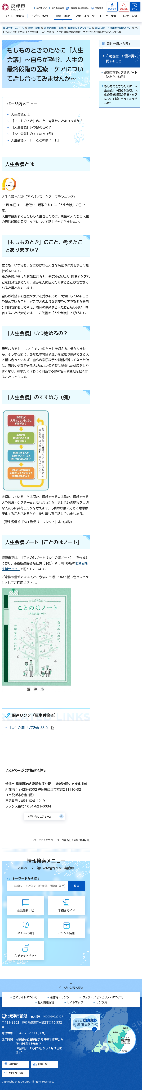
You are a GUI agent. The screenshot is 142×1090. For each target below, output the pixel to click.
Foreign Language (79, 8)
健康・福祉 (34, 28)
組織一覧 (43, 1064)
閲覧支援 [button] (99, 8)
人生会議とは (20, 114)
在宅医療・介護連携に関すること (113, 28)
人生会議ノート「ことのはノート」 (36, 140)
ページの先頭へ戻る (71, 987)
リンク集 (101, 1002)
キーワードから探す (26, 878)
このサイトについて (25, 997)
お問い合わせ (16, 1073)
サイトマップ (75, 1002)
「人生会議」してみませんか (31, 727)
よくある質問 (58, 8)
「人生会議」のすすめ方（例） (33, 133)
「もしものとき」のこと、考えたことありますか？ (47, 120)
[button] (124, 6)
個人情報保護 (46, 1002)
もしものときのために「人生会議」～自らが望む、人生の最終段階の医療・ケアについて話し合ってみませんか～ (120, 94)
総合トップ (42, 8)
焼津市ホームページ (13, 28)
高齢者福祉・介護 (54, 28)
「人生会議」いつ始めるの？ (31, 127)
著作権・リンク (59, 997)
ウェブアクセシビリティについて (102, 997)
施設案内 (14, 1064)
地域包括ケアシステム (79, 28)
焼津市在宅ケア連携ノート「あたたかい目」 (120, 74)
